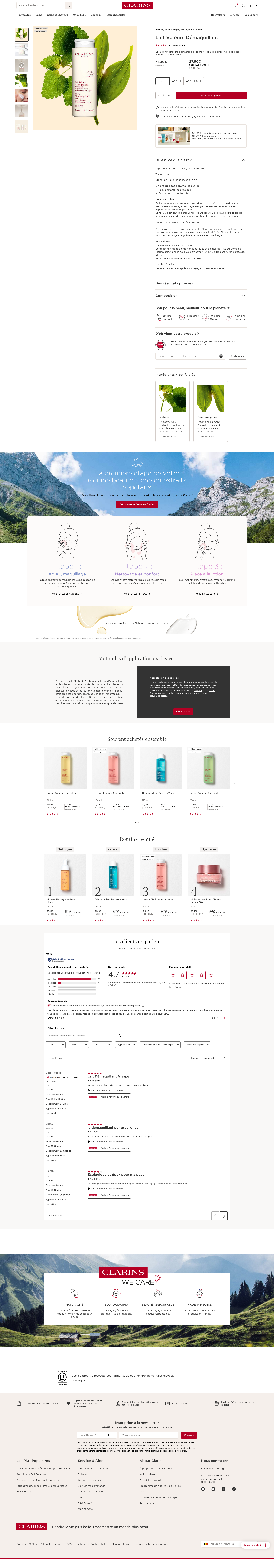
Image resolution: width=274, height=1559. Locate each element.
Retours (82, 1474)
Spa (142, 1491)
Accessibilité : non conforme (152, 1544)
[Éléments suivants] (233, 783)
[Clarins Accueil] (137, 5)
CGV (69, 1544)
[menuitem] (236, 5)
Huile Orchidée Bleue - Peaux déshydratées (41, 1486)
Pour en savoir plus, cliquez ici (137, 949)
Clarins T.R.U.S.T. (180, 344)
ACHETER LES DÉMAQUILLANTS (67, 594)
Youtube (198, 690)
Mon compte (85, 1509)
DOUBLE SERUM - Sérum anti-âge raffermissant (44, 1468)
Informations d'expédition (93, 1468)
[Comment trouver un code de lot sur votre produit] (221, 356)
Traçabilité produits (151, 1480)
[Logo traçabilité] (160, 345)
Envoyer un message (213, 1468)
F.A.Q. (81, 1497)
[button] (21, 34)
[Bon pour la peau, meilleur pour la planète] (228, 307)
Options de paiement (90, 1480)
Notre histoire (148, 1474)
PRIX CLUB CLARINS (199, 65)
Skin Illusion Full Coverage (31, 1474)
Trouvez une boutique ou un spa (158, 1497)
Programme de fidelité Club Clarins (160, 1486)
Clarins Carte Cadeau (90, 1491)
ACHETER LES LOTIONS (207, 594)
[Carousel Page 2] (138, 822)
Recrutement (147, 1503)
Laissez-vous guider (116, 623)
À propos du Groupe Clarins (156, 1468)
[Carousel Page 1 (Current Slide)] (135, 822)
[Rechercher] (68, 5)
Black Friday (23, 1491)
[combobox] (97, 1435)
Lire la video (183, 711)
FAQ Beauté (85, 1503)
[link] (199, 65)
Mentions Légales (122, 1544)
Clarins (212, 690)
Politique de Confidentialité (92, 1544)
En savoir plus (173, 55)
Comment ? (191, 180)
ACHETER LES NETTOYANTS (137, 594)
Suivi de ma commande (91, 1486)
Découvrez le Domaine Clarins (137, 504)
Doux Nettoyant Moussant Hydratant (38, 1480)
